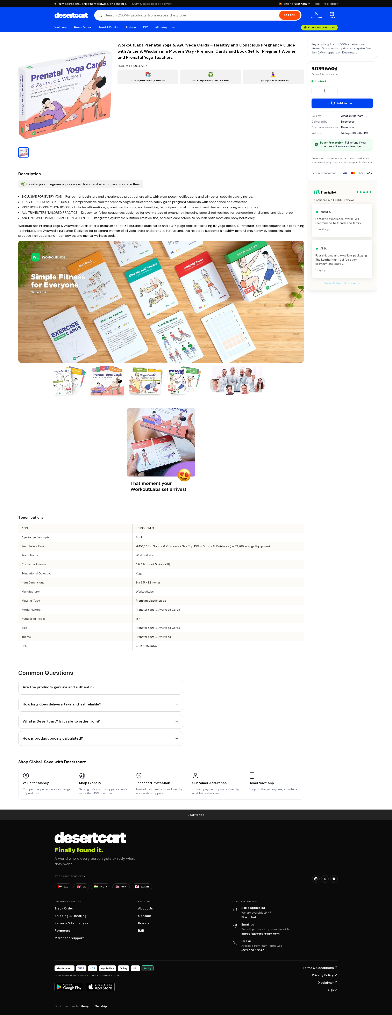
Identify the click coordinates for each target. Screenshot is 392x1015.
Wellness (61, 27)
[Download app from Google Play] (69, 987)
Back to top (196, 815)
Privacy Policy (325, 975)
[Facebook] (334, 879)
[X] (325, 879)
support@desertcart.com (260, 933)
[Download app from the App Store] (100, 987)
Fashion (131, 27)
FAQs (332, 990)
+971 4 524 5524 (252, 950)
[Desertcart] (71, 15)
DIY (145, 27)
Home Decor (82, 27)
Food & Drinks (108, 27)
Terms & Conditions (320, 968)
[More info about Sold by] (366, 116)
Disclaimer (328, 982)
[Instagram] (316, 879)
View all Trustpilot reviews (342, 283)
